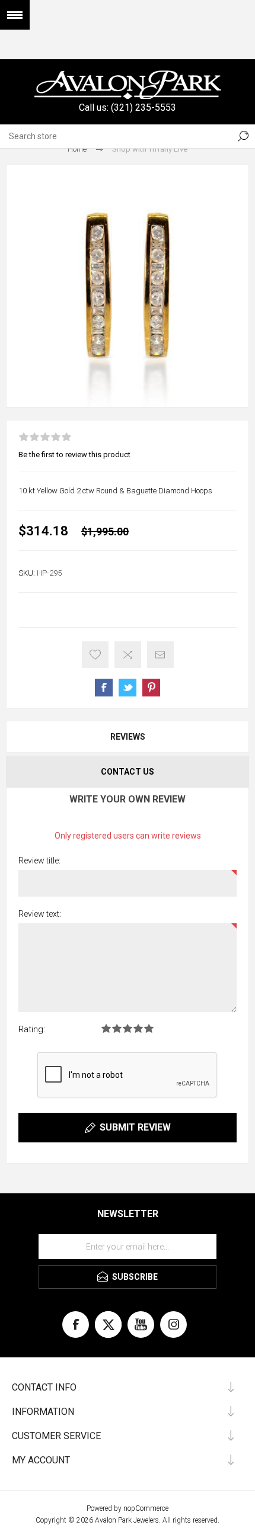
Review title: (39, 860)
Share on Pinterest (151, 687)
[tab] (127, 737)
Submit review (135, 1127)
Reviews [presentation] (127, 736)
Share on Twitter (127, 687)
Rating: (31, 1029)
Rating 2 (116, 1028)
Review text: (39, 914)
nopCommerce (145, 1508)
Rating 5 (149, 1028)
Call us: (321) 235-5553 (127, 107)
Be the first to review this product (74, 454)
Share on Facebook (104, 687)
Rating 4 (138, 1028)
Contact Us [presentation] (127, 771)
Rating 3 (127, 1028)
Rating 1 (106, 1028)
